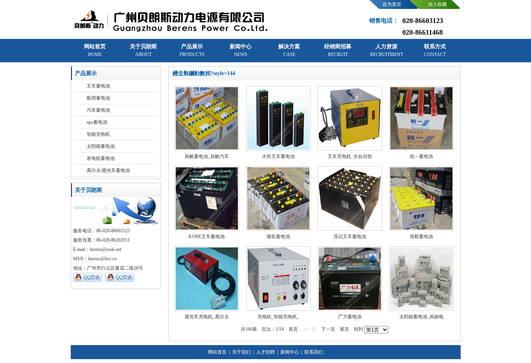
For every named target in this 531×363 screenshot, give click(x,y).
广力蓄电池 (350, 316)
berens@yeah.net (105, 249)
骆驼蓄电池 (278, 236)
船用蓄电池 (98, 98)
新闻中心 (241, 50)
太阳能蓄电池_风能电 (421, 316)
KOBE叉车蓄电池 (207, 236)
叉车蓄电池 (98, 86)
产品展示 (192, 50)
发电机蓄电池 (101, 158)
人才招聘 (265, 352)
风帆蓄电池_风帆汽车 (207, 156)
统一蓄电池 (421, 156)
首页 (293, 329)
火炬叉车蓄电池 (278, 156)
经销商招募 (337, 50)
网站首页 (95, 50)
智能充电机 (98, 134)
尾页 (344, 329)
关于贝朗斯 (143, 50)
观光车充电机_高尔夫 (207, 316)
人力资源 (386, 50)
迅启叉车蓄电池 (350, 236)
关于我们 (241, 352)
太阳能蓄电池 (101, 146)
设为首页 (392, 4)
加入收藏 (437, 4)
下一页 (328, 329)
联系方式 (435, 50)
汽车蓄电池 (98, 110)
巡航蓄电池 (421, 236)
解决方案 (289, 50)
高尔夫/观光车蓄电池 (108, 170)
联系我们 (313, 352)
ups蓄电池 (97, 122)
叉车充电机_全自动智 (350, 156)
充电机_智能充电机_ (278, 316)
